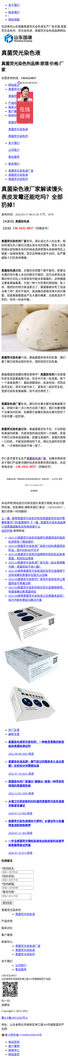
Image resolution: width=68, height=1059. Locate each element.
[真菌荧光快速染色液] (31, 643)
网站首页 (14, 85)
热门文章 (14, 730)
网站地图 (14, 19)
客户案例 (14, 111)
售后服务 (14, 156)
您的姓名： (9, 868)
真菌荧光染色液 (18, 129)
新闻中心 (14, 115)
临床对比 (14, 107)
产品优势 (14, 103)
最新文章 (14, 734)
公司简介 (14, 150)
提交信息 (7, 903)
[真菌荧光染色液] (31, 683)
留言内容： (9, 891)
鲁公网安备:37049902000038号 (23, 1035)
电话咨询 (14, 1041)
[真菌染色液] (31, 723)
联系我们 (14, 12)
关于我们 (14, 5)
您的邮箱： (9, 884)
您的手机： (9, 876)
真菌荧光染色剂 (18, 136)
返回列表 (7, 530)
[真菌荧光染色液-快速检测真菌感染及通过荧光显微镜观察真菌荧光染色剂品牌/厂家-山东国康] (18, 43)
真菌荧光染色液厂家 (20, 170)
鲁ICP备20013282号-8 (14, 1017)
